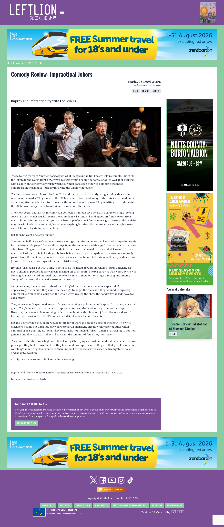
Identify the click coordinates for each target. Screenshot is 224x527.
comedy (156, 90)
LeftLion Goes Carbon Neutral (130, 505)
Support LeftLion (26, 423)
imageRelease (174, 505)
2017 (28, 63)
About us (157, 505)
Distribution (83, 505)
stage (135, 90)
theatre (145, 90)
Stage (172, 333)
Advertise (65, 505)
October (39, 63)
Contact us (48, 505)
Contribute (101, 505)
